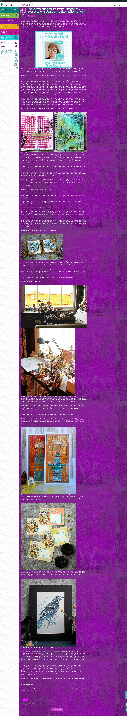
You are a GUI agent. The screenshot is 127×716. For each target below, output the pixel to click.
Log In (4, 1)
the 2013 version (44, 407)
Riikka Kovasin (32, 68)
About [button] (4, 37)
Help (114, 5)
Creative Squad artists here (49, 689)
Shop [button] (4, 31)
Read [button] (4, 10)
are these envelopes (42, 495)
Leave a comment (57, 709)
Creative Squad (31, 15)
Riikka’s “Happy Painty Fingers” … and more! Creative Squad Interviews (56, 11)
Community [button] (8, 26)
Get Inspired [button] (7, 21)
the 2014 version (61, 407)
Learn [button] (5, 15)
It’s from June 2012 (32, 156)
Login (121, 5)
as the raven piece (66, 571)
